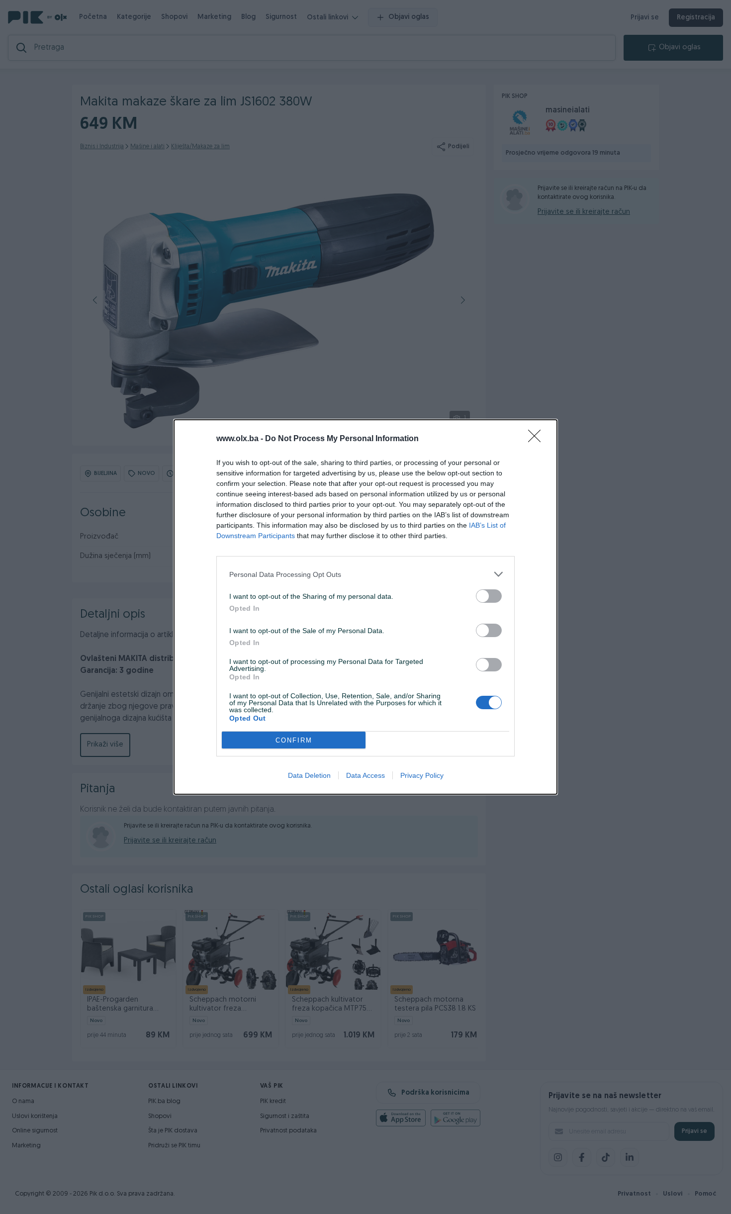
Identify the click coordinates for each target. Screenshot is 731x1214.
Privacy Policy (422, 775)
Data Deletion (309, 775)
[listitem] (365, 574)
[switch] (489, 596)
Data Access (365, 775)
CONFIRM (293, 740)
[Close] (537, 439)
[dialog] (365, 607)
